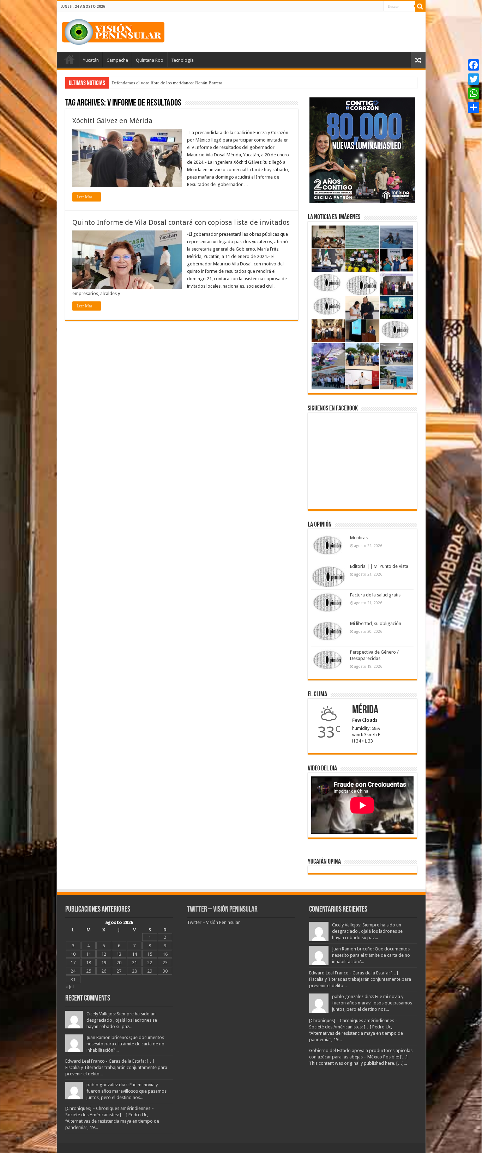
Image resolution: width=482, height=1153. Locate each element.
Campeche (117, 60)
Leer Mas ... (87, 196)
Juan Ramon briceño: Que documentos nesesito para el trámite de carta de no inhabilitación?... (125, 1044)
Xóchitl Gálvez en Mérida (112, 120)
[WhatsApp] (473, 93)
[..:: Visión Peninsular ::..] (113, 30)
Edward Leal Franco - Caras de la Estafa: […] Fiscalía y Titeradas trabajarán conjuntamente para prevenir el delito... (116, 1067)
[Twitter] (473, 79)
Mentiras (359, 537)
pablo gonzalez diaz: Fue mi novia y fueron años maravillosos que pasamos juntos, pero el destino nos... (126, 1091)
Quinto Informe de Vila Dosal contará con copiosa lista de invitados (181, 222)
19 (103, 962)
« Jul (69, 986)
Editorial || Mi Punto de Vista (379, 566)
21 (134, 962)
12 (103, 954)
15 (149, 954)
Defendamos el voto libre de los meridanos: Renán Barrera (167, 82)
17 (73, 962)
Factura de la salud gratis (375, 594)
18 (88, 962)
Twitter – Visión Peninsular (222, 910)
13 (118, 954)
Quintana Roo (149, 60)
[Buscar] (420, 6)
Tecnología (182, 60)
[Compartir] (473, 107)
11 (88, 954)
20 (118, 962)
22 (149, 962)
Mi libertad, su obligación (375, 623)
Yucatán (91, 60)
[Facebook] (473, 65)
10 (73, 954)
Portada (69, 59)
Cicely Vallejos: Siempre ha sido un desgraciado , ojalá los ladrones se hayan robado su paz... (121, 1020)
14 (134, 954)
